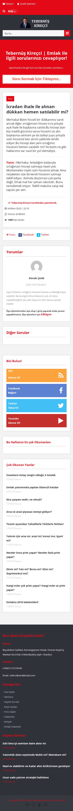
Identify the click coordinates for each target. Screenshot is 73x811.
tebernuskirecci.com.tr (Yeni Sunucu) (45, 800)
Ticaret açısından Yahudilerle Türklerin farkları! (35, 524)
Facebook (28, 234)
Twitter (45, 234)
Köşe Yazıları (10, 706)
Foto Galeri (10, 711)
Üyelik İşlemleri (28, 3)
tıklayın (46, 314)
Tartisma (8, 696)
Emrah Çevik (36, 278)
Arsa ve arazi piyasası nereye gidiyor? (29, 511)
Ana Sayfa (9, 691)
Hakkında (9, 716)
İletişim (9, 3)
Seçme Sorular (11, 701)
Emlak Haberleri (12, 726)
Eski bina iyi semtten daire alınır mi (24, 743)
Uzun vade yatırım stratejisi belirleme (26, 777)
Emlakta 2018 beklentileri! (22, 602)
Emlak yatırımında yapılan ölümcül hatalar (32, 487)
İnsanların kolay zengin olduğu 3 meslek (31, 475)
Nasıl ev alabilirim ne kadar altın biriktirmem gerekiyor (36, 766)
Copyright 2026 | (17, 800)
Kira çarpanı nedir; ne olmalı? (24, 499)
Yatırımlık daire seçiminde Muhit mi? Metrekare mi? (34, 754)
